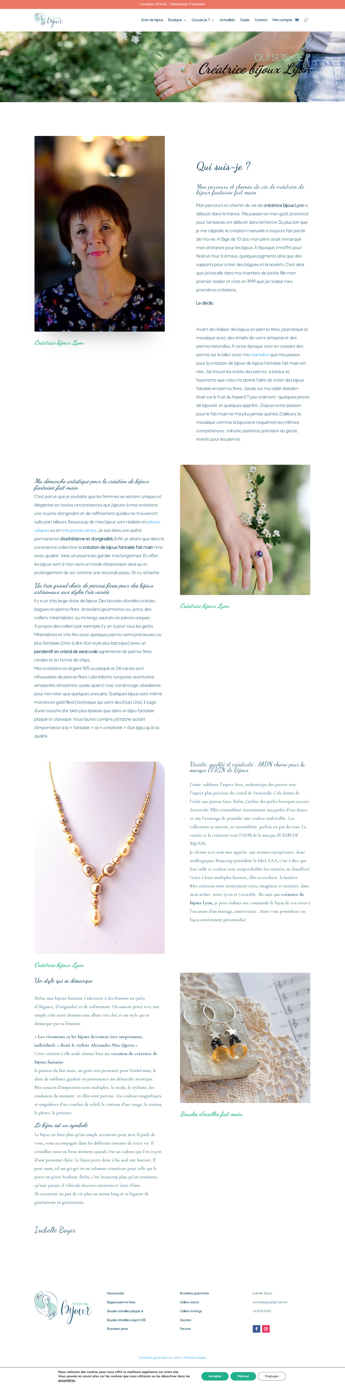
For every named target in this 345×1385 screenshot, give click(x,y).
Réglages (272, 1376)
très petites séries (79, 531)
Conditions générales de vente (160, 1357)
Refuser (243, 1376)
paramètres (66, 1380)
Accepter (215, 1376)
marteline (259, 355)
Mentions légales (195, 1357)
